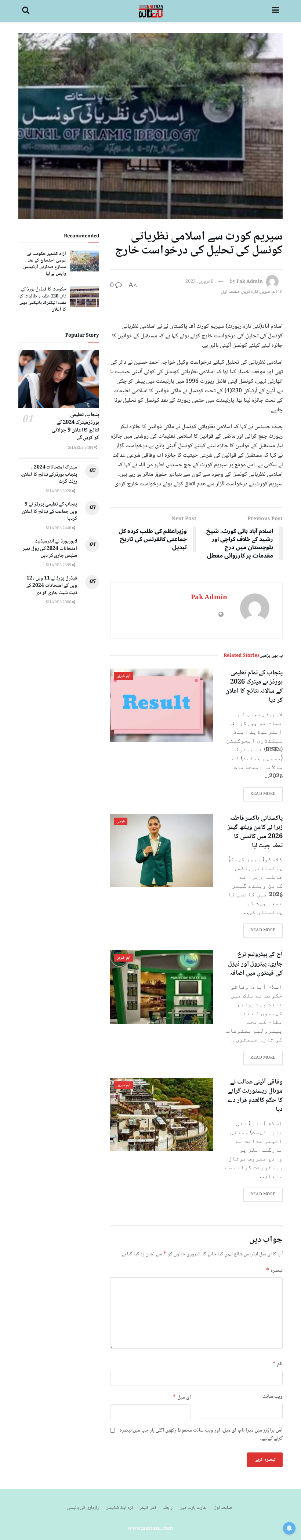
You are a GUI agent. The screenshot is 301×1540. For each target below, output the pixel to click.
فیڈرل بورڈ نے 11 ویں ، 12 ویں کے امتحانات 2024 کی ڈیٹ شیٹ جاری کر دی (51, 585)
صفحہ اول (230, 292)
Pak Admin (249, 282)
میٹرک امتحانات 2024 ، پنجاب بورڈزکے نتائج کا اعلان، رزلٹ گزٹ (49, 474)
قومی (120, 821)
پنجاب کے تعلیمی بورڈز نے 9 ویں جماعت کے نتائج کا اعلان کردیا (49, 511)
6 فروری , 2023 (199, 282)
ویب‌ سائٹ (272, 1397)
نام (277, 1364)
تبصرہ (274, 1270)
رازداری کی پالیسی (83, 1508)
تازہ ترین (250, 292)
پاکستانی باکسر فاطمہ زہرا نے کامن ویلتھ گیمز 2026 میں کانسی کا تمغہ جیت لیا (255, 832)
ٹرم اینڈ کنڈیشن (119, 1508)
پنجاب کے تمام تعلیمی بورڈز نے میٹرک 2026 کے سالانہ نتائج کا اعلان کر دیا (254, 686)
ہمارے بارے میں (193, 1508)
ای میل (182, 1397)
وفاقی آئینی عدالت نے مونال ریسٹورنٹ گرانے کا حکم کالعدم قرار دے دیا (255, 1096)
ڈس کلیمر (148, 1508)
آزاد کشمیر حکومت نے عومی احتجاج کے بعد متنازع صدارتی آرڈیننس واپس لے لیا (44, 264)
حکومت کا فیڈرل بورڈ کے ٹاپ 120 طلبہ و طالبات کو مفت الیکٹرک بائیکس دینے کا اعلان (42, 299)
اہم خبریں (268, 292)
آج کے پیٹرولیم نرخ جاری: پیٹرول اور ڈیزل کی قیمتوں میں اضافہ (255, 963)
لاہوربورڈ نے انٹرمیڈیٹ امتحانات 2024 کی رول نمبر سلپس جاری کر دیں (50, 548)
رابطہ (168, 1508)
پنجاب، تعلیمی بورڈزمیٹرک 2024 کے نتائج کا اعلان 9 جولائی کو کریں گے (75, 426)
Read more (263, 794)
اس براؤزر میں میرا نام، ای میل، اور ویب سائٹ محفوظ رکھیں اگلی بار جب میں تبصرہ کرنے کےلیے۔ (201, 1434)
